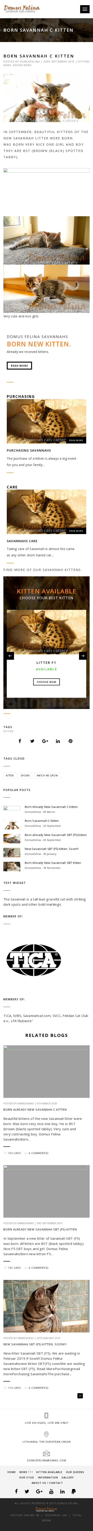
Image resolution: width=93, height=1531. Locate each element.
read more (76, 440)
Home (11, 1472)
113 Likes (14, 1387)
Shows (25, 775)
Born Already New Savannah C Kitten (51, 807)
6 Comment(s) (38, 1153)
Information (48, 1477)
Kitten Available (49, 1472)
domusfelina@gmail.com (46, 1460)
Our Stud (26, 1477)
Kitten (8, 731)
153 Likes (14, 1153)
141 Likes (14, 1267)
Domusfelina (30, 61)
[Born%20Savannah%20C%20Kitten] (20, 741)
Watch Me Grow (47, 775)
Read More (19, 365)
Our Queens (75, 1472)
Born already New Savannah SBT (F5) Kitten (56, 835)
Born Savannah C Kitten (42, 820)
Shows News (22, 65)
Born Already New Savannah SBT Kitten (53, 863)
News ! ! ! (26, 1472)
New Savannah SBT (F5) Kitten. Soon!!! (52, 849)
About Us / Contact (47, 1482)
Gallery (68, 1477)
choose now (46, 682)
